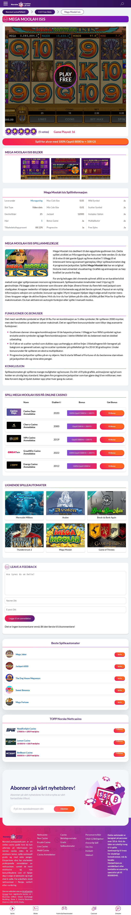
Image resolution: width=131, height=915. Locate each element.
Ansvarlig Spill (91, 842)
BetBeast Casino (24, 752)
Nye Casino (42, 838)
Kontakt (89, 851)
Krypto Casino (43, 842)
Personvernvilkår (93, 834)
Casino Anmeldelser (46, 854)
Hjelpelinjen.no (115, 863)
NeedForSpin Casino (26, 728)
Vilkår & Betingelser (94, 838)
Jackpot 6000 (22, 666)
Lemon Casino (23, 740)
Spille (120, 654)
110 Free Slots (45, 12)
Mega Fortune (22, 702)
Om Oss (89, 847)
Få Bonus (112, 413)
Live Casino (42, 846)
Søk (122, 4)
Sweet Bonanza (23, 690)
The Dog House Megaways (28, 678)
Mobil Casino (43, 850)
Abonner (64, 809)
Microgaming (36, 200)
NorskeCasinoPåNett (15, 12)
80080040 (113, 875)
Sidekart (89, 855)
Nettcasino (42, 834)
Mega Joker (21, 654)
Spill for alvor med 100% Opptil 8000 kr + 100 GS (65, 141)
